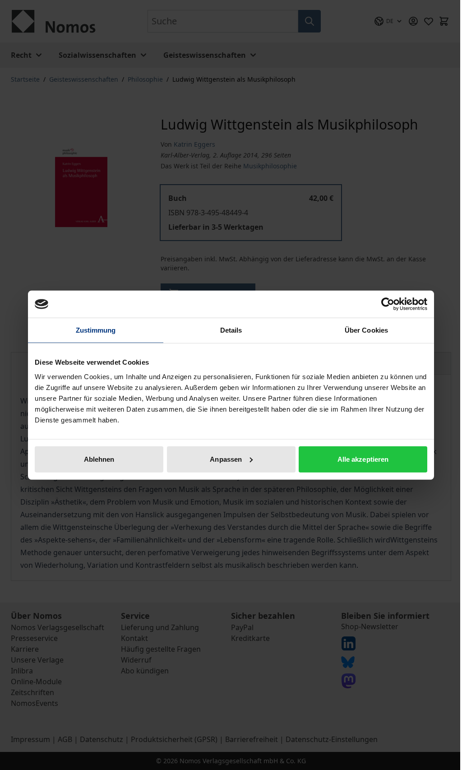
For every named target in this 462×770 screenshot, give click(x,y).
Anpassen (226, 459)
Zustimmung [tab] (96, 330)
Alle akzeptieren (363, 459)
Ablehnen (99, 459)
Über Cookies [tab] (366, 330)
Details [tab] (231, 330)
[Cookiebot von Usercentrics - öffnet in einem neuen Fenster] (387, 304)
